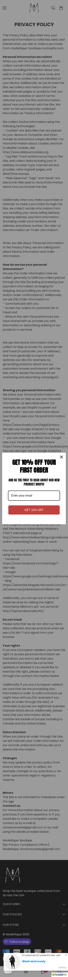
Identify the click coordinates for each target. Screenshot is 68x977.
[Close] (61, 457)
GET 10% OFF (34, 509)
